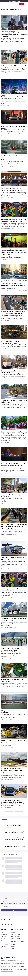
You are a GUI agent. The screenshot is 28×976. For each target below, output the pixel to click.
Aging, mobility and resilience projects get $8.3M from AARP (11, 649)
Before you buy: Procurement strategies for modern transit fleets (13, 284)
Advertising (13, 932)
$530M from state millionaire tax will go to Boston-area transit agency (13, 67)
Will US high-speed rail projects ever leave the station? (13, 619)
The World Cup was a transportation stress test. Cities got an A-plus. (13, 220)
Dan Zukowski (4, 45)
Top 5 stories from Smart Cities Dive (13, 97)
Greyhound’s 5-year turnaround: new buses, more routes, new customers (14, 825)
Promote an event (15, 938)
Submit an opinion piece (16, 936)
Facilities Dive (14, 944)
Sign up (21, 4)
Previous (10, 812)
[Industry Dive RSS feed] (11, 924)
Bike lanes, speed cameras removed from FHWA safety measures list (13, 312)
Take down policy (19, 969)
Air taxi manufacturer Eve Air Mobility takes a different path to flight (12, 770)
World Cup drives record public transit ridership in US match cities (13, 590)
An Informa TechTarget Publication (14, 1)
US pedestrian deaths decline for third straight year (14, 402)
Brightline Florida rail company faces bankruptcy (14, 496)
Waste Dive (14, 948)
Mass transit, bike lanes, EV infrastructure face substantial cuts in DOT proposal (14, 35)
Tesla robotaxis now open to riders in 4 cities (13, 127)
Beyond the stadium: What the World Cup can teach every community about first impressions (14, 252)
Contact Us (3, 936)
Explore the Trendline (20, 92)
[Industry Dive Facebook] (5, 924)
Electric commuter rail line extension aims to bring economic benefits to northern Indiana (14, 526)
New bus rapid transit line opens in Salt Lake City (13, 741)
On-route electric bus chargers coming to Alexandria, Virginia (11, 801)
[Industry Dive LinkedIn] (2, 924)
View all (3, 887)
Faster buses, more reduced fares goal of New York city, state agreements (14, 433)
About (2, 932)
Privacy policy (4, 969)
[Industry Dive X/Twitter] (8, 924)
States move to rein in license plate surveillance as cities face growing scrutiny (15, 846)
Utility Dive (13, 946)
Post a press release (10, 887)
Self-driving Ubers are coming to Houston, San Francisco (12, 342)
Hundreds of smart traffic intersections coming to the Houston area (13, 158)
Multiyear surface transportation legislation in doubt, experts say (12, 190)
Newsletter (3, 938)
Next (18, 812)
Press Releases (4, 944)
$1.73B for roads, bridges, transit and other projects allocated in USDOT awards (13, 465)
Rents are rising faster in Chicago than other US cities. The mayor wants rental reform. (14, 832)
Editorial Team (4, 934)
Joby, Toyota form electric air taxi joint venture (12, 558)
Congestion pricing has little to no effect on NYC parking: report (12, 372)
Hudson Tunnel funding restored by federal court (13, 680)
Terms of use (11, 969)
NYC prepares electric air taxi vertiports (11, 712)
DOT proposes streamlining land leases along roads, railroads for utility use (14, 839)
